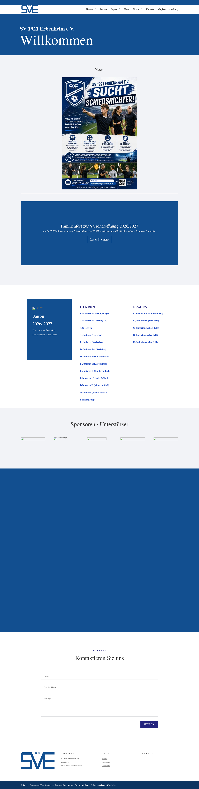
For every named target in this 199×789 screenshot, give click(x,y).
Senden (149, 724)
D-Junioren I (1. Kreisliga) (93, 349)
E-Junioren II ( (95, 370)
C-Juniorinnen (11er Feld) (146, 327)
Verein (136, 9)
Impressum (106, 762)
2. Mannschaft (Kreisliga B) (93, 320)
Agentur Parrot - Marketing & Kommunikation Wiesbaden (92, 785)
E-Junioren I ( (94, 363)
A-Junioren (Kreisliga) (91, 335)
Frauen (103, 9)
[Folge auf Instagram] (149, 758)
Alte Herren (86, 327)
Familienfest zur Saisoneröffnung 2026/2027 (99, 226)
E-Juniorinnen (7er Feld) (145, 342)
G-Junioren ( (93, 392)
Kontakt (150, 9)
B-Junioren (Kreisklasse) (92, 342)
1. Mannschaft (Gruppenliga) (94, 313)
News (126, 9)
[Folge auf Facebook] (143, 758)
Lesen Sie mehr (99, 239)
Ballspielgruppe (87, 399)
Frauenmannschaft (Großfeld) (148, 313)
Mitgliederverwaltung (168, 9)
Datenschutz (106, 765)
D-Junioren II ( (94, 356)
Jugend (114, 9)
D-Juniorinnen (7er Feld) (145, 335)
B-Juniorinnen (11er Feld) (146, 320)
